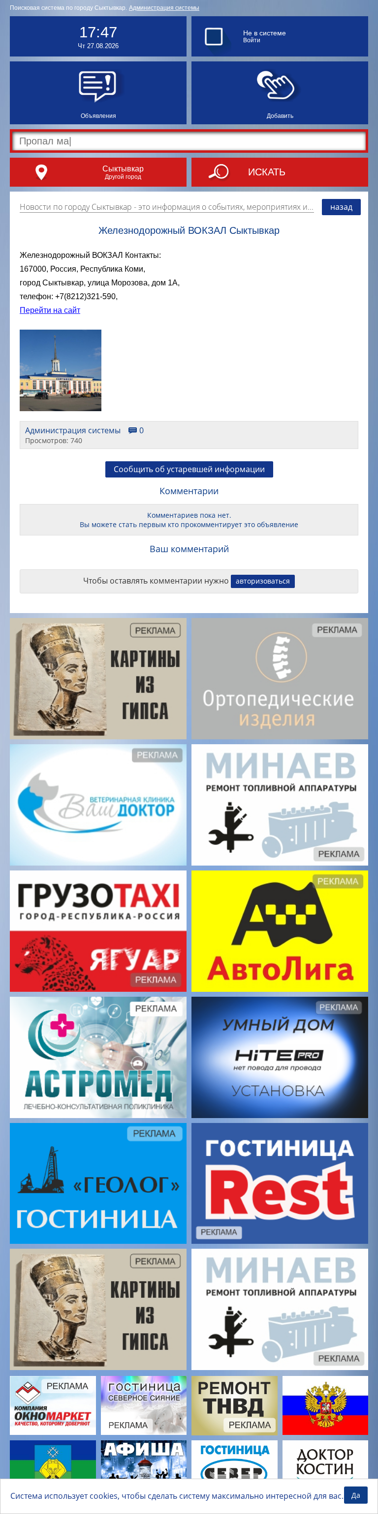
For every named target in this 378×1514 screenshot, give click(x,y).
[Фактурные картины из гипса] (98, 678)
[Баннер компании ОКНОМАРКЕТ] (52, 1405)
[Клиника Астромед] (98, 1057)
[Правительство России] (325, 1405)
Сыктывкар (123, 168)
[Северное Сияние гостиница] (143, 1405)
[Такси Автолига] (280, 931)
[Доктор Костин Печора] (325, 1470)
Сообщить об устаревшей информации (189, 469)
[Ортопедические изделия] (279, 678)
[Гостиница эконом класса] (280, 1184)
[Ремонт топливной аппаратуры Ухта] (234, 1406)
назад (341, 206)
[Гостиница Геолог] (98, 1184)
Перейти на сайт (50, 310)
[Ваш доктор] (98, 805)
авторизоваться (263, 581)
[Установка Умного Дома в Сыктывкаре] (280, 1057)
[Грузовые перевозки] (98, 931)
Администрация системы (164, 8)
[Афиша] (143, 1470)
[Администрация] (52, 1470)
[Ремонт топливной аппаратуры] (279, 805)
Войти (251, 40)
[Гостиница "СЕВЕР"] (234, 1470)
